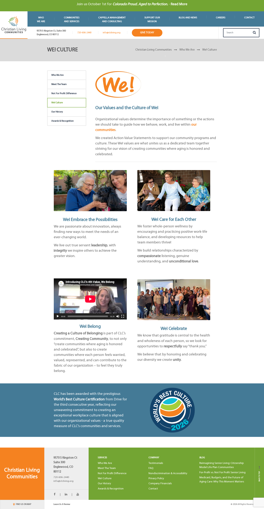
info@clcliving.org (111, 32)
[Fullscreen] (122, 316)
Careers (220, 17)
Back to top (259, 474)
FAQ (150, 468)
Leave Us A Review (61, 504)
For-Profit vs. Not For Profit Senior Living (222, 472)
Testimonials (155, 463)
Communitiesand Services (71, 19)
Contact (249, 17)
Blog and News (188, 17)
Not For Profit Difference (64, 93)
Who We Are (57, 75)
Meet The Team (59, 84)
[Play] (57, 316)
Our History (57, 112)
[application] (90, 299)
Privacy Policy (156, 478)
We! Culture (57, 102)
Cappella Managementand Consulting (112, 19)
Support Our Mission (152, 19)
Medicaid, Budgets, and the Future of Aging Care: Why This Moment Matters (221, 479)
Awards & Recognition (62, 121)
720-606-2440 (84, 32)
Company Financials (160, 483)
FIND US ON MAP (23, 504)
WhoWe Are (41, 19)
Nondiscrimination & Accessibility (167, 473)
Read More (179, 4)
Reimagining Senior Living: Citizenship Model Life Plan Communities (221, 465)
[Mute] (117, 316)
